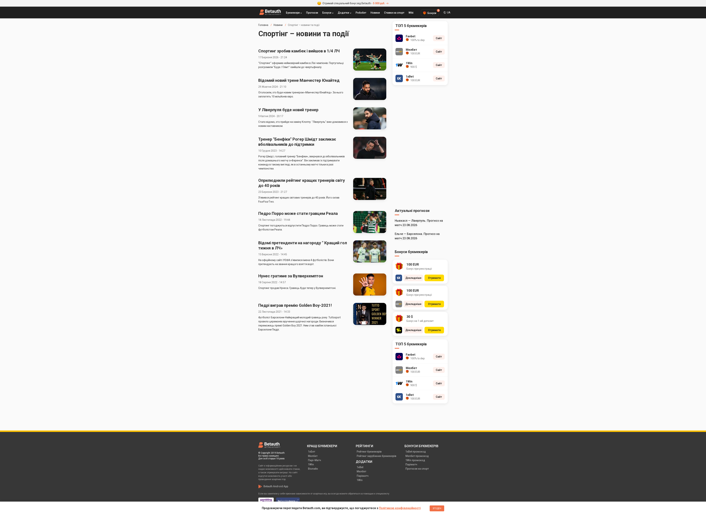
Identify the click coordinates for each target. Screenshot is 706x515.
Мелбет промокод (417, 456)
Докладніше (413, 277)
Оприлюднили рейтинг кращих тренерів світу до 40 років (301, 183)
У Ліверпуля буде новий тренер (288, 110)
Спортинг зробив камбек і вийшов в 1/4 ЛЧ (299, 51)
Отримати (434, 277)
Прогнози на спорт (417, 468)
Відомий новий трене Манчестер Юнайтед (299, 80)
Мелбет (313, 456)
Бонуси (326, 12)
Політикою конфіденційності (400, 508)
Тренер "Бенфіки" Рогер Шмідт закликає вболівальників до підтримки (297, 142)
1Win (311, 464)
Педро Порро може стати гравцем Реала (298, 213)
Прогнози (312, 12)
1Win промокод (415, 460)
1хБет (311, 451)
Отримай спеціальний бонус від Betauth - (353, 3)
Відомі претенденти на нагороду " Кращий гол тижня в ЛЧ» (302, 245)
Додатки (343, 12)
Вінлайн (313, 468)
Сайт (439, 38)
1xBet (360, 467)
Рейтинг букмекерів (369, 451)
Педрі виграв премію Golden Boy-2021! (295, 305)
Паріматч (362, 475)
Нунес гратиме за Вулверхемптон (290, 276)
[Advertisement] (420, 146)
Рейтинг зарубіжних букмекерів (376, 456)
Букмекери (293, 12)
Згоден (437, 508)
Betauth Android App (275, 486)
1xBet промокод (415, 451)
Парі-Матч (314, 460)
